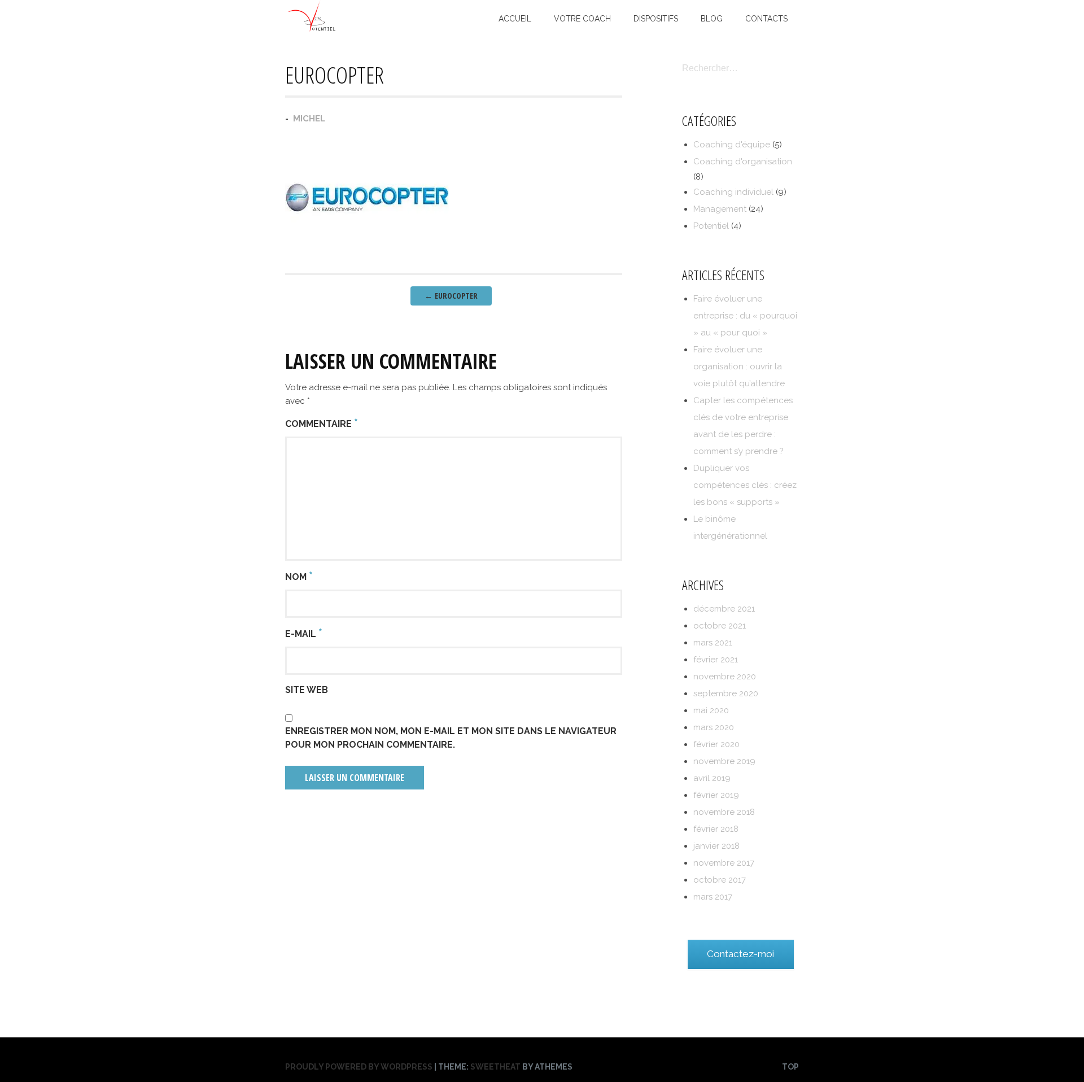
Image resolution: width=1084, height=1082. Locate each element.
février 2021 (715, 660)
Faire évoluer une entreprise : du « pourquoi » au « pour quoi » (745, 316)
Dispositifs (655, 18)
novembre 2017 (723, 863)
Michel (309, 119)
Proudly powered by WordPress (358, 1066)
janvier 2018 (716, 846)
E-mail (303, 633)
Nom (299, 576)
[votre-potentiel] (312, 29)
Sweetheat (495, 1066)
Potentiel (711, 226)
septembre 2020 (725, 693)
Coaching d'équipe (731, 144)
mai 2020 (711, 710)
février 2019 (716, 795)
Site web (306, 689)
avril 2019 (712, 778)
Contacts (766, 18)
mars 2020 (713, 727)
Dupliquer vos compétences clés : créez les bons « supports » (745, 485)
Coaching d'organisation (742, 161)
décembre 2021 (724, 609)
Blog (712, 18)
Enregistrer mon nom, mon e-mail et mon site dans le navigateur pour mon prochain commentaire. (451, 738)
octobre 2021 (719, 626)
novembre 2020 (724, 676)
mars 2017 (712, 897)
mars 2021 (712, 643)
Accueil (515, 18)
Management (719, 209)
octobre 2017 (719, 880)
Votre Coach (582, 18)
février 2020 (716, 744)
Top (790, 1066)
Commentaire (321, 423)
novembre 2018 (724, 812)
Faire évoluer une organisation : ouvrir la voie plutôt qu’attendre (739, 366)
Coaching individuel (733, 192)
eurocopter (451, 295)
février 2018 (715, 829)
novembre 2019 (724, 761)
